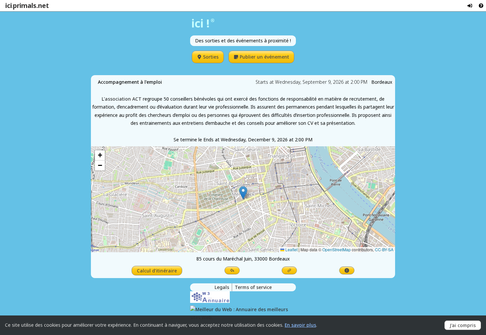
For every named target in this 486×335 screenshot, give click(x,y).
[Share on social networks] (232, 270)
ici (8, 5)
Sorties (211, 57)
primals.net (31, 5)
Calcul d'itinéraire (157, 270)
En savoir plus (300, 325)
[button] (243, 193)
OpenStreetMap (336, 249)
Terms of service (253, 287)
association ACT (123, 99)
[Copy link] (289, 270)
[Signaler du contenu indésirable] (346, 270)
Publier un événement (264, 57)
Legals (222, 287)
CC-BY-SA (384, 249)
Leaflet (291, 249)
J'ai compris (463, 325)
